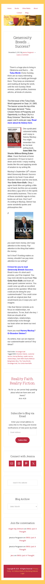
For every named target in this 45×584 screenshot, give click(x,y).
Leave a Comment (22, 55)
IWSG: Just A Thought (25, 555)
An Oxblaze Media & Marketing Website (25, 571)
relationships (12, 359)
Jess (12, 555)
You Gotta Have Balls (25, 363)
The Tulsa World (24, 361)
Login (22, 573)
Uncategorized (20, 352)
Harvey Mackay (18, 356)
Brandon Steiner (22, 354)
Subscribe (22, 440)
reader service (28, 356)
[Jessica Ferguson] (22, 16)
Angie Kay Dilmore (16, 529)
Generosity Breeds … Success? (22, 42)
